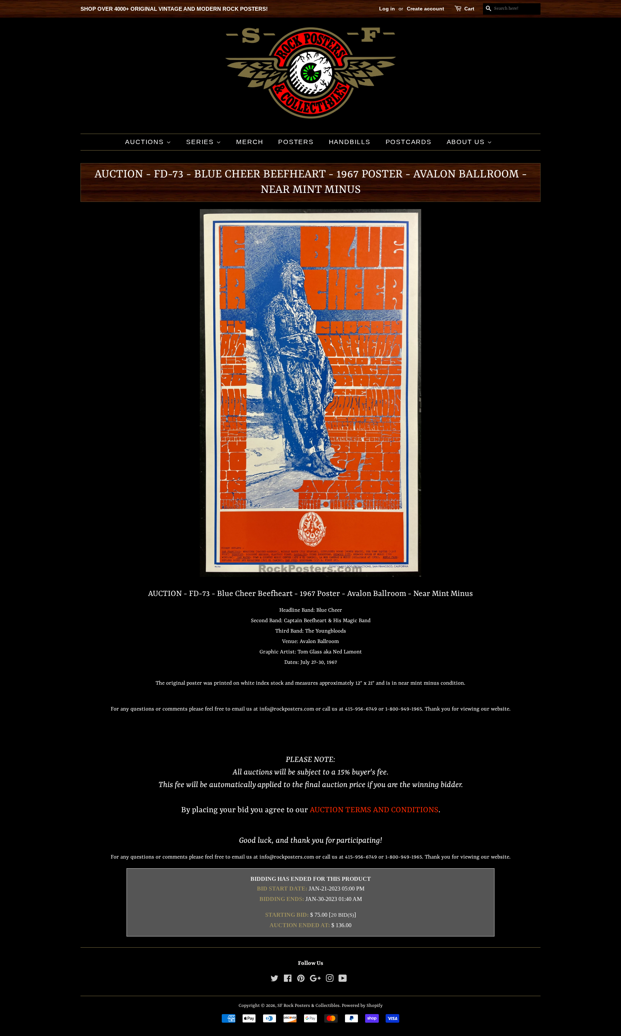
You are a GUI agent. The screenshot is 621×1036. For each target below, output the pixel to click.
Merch (249, 141)
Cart (469, 8)
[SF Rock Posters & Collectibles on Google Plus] (315, 980)
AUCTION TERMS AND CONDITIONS (374, 810)
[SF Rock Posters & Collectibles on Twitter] (275, 980)
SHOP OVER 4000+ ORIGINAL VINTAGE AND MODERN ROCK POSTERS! (174, 9)
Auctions (145, 141)
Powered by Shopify (362, 1005)
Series (201, 141)
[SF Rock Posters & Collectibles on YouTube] (343, 980)
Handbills (350, 141)
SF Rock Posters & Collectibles (308, 1005)
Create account (425, 8)
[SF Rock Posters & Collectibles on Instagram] (330, 980)
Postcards (409, 141)
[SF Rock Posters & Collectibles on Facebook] (288, 980)
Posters (296, 141)
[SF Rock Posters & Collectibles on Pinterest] (301, 980)
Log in (387, 8)
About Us (467, 141)
